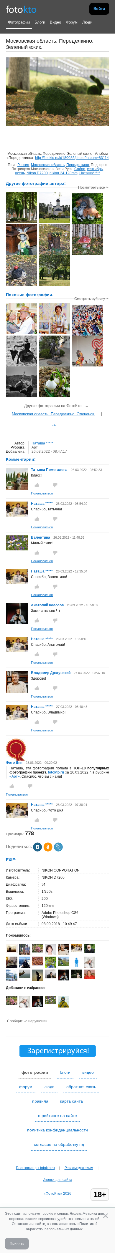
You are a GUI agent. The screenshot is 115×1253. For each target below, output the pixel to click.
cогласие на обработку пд (59, 1144)
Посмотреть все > (93, 187)
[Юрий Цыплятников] (24, 977)
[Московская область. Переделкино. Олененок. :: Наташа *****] (21, 222)
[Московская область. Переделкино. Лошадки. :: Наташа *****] (54, 285)
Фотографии (19, 22)
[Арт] (21, 366)
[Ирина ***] (11, 967)
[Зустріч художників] (21, 333)
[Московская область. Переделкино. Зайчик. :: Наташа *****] (21, 255)
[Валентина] (17, 549)
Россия (23, 165)
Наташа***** (89, 173)
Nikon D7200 (37, 173)
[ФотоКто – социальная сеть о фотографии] (21, 9)
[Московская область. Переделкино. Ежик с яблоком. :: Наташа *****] (21, 285)
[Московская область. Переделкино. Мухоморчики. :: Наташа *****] (87, 255)
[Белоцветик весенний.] (54, 397)
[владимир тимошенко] (89, 952)
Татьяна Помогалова (49, 470)
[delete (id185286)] (76, 967)
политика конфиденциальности (57, 1130)
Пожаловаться (42, 493)
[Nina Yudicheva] (63, 965)
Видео (55, 22)
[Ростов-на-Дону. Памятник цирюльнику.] (54, 366)
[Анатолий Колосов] (17, 623)
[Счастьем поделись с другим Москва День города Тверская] (87, 335)
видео (88, 1072)
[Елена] (11, 952)
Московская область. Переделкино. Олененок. (53, 414)
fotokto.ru (56, 772)
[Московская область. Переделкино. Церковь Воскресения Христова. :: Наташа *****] (54, 222)
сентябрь (95, 169)
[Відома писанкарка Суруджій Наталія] (54, 333)
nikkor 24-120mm (64, 173)
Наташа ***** (42, 443)
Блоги (39, 22)
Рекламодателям (79, 1168)
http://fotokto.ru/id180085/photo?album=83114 (72, 158)
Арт (35, 447)
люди (49, 1086)
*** (54, 426)
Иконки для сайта (57, 1180)
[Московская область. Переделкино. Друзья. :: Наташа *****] (87, 224)
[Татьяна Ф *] (76, 977)
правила (40, 1101)
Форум (72, 22)
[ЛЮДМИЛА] (50, 977)
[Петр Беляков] (89, 978)
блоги (65, 1072)
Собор (79, 169)
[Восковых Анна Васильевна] (37, 951)
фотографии (35, 1072)
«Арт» (14, 776)
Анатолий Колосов (47, 605)
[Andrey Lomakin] (24, 967)
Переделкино (77, 165)
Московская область (48, 165)
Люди (87, 22)
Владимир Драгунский (50, 673)
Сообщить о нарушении (27, 1021)
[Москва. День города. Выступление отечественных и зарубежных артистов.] (87, 366)
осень (20, 173)
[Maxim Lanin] (37, 964)
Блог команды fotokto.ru (35, 1168)
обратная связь (81, 1086)
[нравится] (37, 485)
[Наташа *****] (17, 515)
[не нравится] (55, 485)
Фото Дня (14, 763)
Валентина (41, 537)
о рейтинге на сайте (57, 1115)
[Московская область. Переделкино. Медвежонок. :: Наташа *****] (54, 255)
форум (25, 1086)
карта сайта (71, 1101)
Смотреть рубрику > (91, 299)
